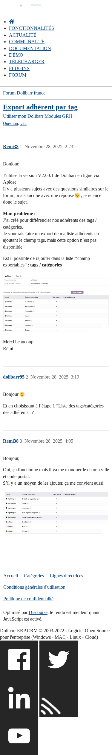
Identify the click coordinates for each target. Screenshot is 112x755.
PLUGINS (19, 68)
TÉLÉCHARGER (27, 61)
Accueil (10, 575)
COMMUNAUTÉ (27, 41)
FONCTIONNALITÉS (31, 28)
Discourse (38, 612)
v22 (23, 123)
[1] (56, 514)
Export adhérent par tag (40, 107)
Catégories (34, 575)
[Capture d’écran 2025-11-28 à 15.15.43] (56, 302)
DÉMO (16, 55)
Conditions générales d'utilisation (34, 587)
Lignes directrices (66, 575)
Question (10, 123)
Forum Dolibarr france (24, 92)
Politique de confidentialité (28, 598)
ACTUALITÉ (22, 35)
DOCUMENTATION (30, 48)
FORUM (17, 74)
